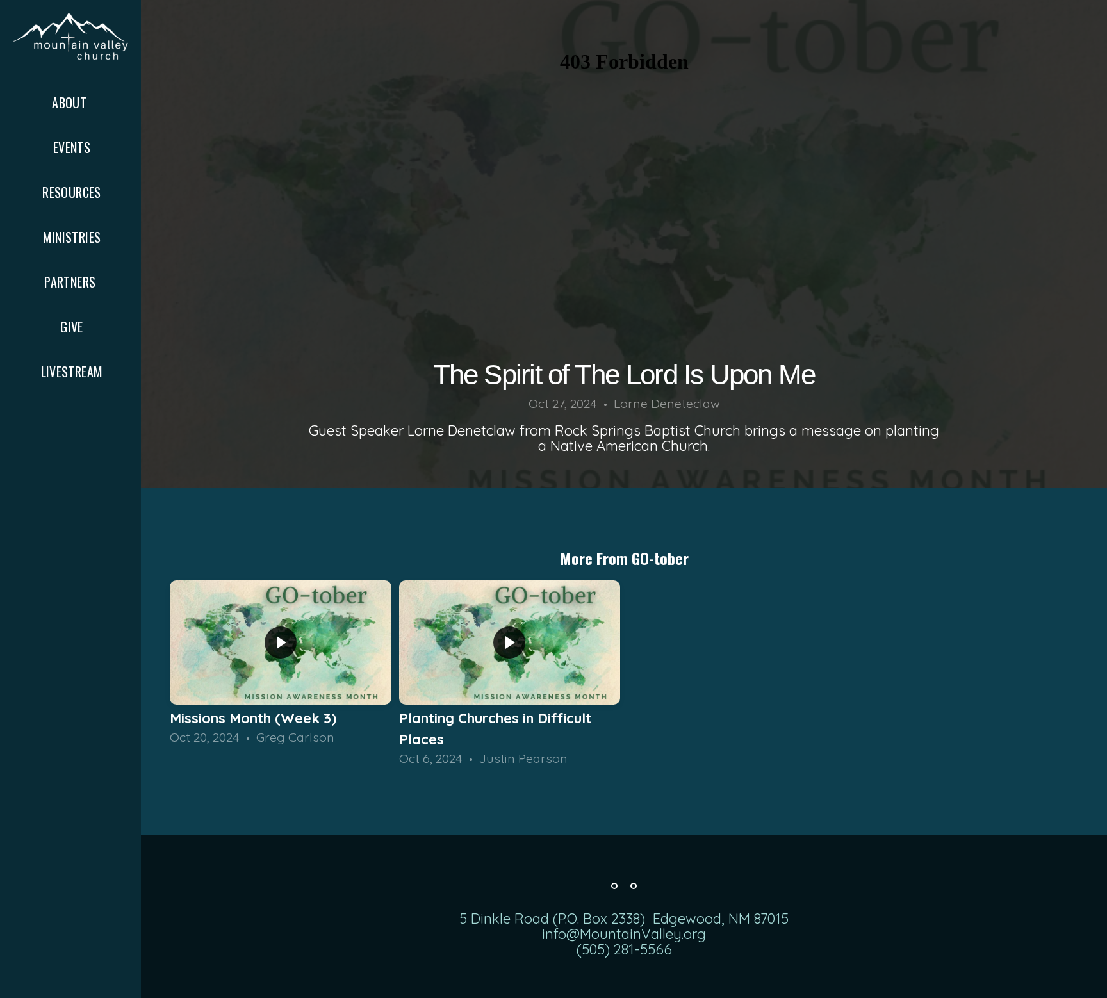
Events (71, 147)
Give (71, 326)
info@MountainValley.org (624, 934)
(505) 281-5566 (624, 949)
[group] (280, 663)
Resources (71, 192)
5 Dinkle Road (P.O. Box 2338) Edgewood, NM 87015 (624, 919)
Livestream (72, 371)
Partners (71, 281)
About (71, 102)
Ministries (72, 237)
